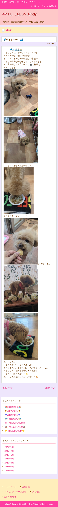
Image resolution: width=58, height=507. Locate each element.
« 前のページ (7, 388)
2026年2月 (9, 467)
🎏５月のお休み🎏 (12, 419)
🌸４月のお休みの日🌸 (15, 423)
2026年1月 (9, 470)
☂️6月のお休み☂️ (12, 415)
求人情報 (36, 491)
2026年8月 (9, 447)
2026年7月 (9, 451)
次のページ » (51, 388)
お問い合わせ (10, 496)
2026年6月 (9, 455)
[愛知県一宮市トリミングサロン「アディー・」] (19, 15)
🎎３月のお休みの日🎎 (15, 426)
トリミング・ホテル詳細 (15, 491)
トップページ (10, 487)
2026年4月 (9, 463)
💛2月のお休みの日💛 (14, 430)
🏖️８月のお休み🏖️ (12, 407)
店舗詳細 (26, 487)
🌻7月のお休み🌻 (12, 411)
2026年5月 (9, 459)
